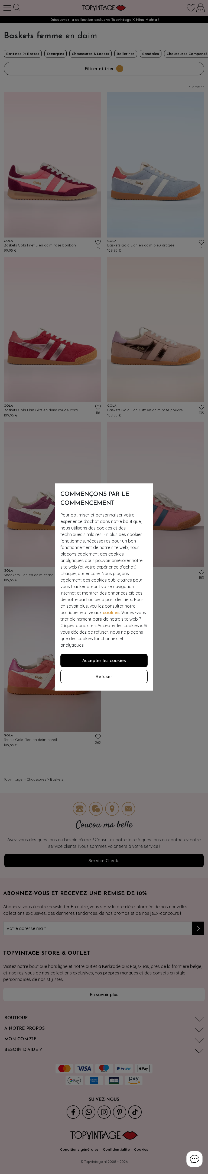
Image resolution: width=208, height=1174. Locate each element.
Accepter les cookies (104, 660)
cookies (111, 612)
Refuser (104, 676)
